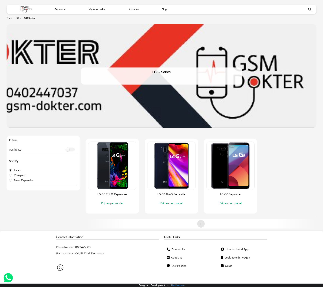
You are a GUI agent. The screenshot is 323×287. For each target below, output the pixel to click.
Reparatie (60, 9)
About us (176, 257)
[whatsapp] (8, 278)
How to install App (236, 249)
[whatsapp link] (60, 268)
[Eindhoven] (26, 9)
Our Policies (178, 265)
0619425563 (82, 247)
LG (17, 18)
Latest (18, 170)
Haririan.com (177, 285)
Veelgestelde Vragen (236, 257)
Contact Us (177, 249)
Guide (228, 265)
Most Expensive (23, 180)
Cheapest (20, 175)
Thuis (9, 18)
